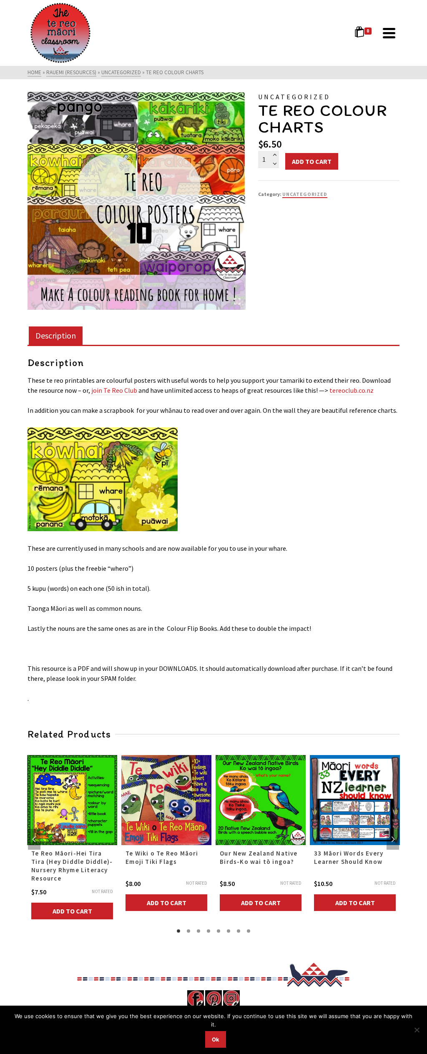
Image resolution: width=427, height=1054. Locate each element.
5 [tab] (218, 931)
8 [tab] (248, 931)
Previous (34, 839)
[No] (416, 1030)
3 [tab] (198, 931)
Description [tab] (55, 335)
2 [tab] (188, 931)
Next (393, 839)
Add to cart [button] (72, 911)
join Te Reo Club (114, 390)
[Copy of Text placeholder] (137, 201)
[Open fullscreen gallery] (237, 301)
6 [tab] (228, 931)
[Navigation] (389, 33)
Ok (215, 1039)
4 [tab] (208, 931)
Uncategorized (304, 194)
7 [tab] (238, 931)
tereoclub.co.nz (351, 390)
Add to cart (312, 161)
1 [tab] (178, 931)
